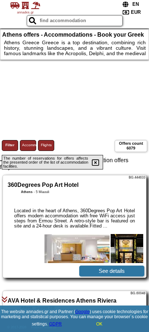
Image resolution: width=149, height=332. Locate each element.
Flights (46, 145)
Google (82, 311)
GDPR (55, 324)
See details (112, 271)
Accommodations (29, 145)
